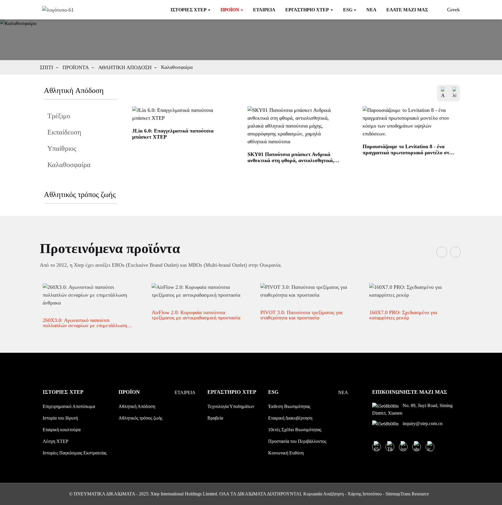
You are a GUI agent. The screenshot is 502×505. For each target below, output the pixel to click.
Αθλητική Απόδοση (125, 67)
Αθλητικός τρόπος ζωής (80, 194)
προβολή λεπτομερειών (149, 154)
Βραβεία (215, 418)
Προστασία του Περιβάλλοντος (297, 441)
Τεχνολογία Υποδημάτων (230, 406)
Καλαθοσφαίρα (177, 67)
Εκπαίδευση (64, 132)
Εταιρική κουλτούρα (61, 429)
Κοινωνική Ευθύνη (286, 452)
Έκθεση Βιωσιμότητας (289, 406)
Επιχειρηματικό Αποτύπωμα (69, 406)
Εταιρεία (185, 392)
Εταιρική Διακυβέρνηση (290, 418)
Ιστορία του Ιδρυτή (60, 418)
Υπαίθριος (61, 148)
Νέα (343, 392)
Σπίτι (46, 67)
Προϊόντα (75, 67)
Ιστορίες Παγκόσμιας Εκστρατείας (75, 452)
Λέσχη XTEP (55, 441)
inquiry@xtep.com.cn (421, 423)
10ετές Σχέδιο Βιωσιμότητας (294, 429)
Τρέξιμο (58, 116)
